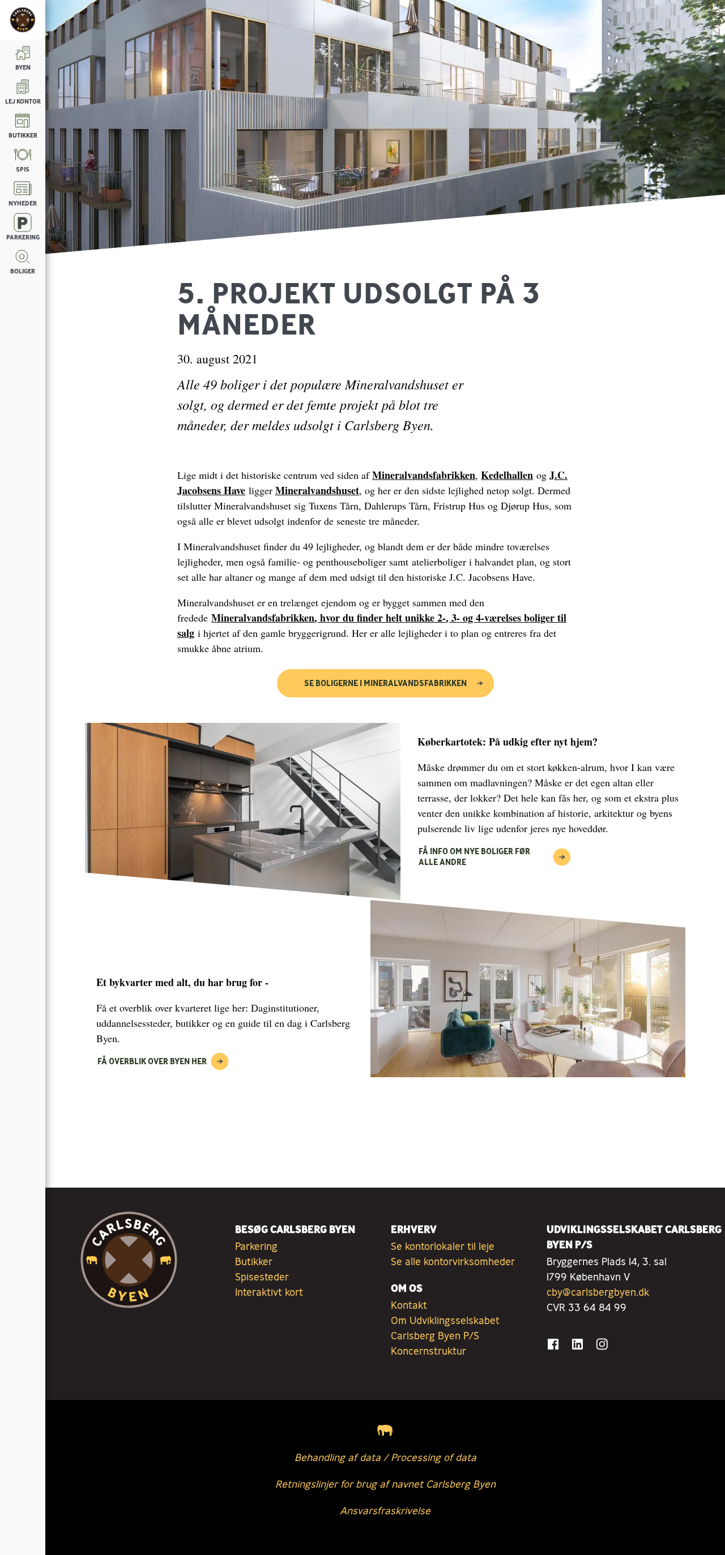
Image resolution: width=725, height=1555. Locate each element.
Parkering (256, 1246)
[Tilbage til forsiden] (23, 20)
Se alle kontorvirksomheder (453, 1261)
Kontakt (409, 1305)
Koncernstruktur (428, 1350)
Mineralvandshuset (317, 490)
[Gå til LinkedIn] (577, 1344)
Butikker (253, 1261)
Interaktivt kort (269, 1292)
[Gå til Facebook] (553, 1344)
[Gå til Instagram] (601, 1344)
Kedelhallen (507, 475)
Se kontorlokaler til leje (442, 1246)
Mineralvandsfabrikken (423, 475)
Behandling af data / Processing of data (385, 1457)
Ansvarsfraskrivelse (385, 1510)
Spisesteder (262, 1276)
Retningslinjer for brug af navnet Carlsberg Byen (385, 1483)
